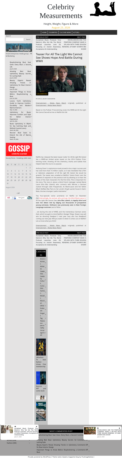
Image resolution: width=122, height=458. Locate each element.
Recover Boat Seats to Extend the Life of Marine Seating (20, 135)
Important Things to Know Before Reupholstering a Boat (20, 94)
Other (42, 306)
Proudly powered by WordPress (39, 457)
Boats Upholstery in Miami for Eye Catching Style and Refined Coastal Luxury (20, 126)
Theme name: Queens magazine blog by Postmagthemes (72, 457)
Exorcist (39, 386)
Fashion (9, 443)
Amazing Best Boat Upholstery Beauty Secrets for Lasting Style (20, 73)
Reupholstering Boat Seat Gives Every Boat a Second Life (20, 64)
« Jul (18, 193)
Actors (76, 32)
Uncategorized (42, 332)
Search (8, 36)
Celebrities (53, 32)
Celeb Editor (51, 98)
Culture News (65, 32)
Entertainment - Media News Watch (51, 103)
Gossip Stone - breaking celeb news (18, 158)
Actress (9, 440)
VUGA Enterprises (12, 54)
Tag (41, 318)
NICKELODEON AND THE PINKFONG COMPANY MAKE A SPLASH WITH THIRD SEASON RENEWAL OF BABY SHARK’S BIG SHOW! (74, 44)
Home (44, 32)
